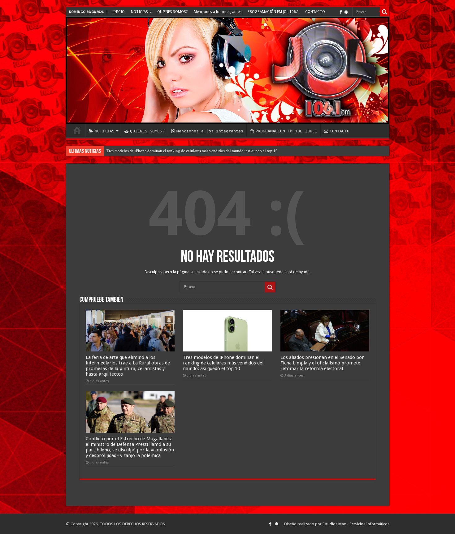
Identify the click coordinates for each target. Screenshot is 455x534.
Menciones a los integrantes (217, 12)
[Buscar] (384, 11)
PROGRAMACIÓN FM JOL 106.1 (273, 12)
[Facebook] (341, 12)
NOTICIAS (139, 12)
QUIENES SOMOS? (172, 12)
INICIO (119, 12)
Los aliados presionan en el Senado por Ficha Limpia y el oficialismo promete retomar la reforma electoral (322, 363)
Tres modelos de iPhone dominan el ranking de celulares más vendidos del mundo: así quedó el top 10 (192, 151)
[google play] (346, 12)
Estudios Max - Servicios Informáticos (356, 524)
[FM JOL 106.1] (227, 70)
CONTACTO (315, 12)
